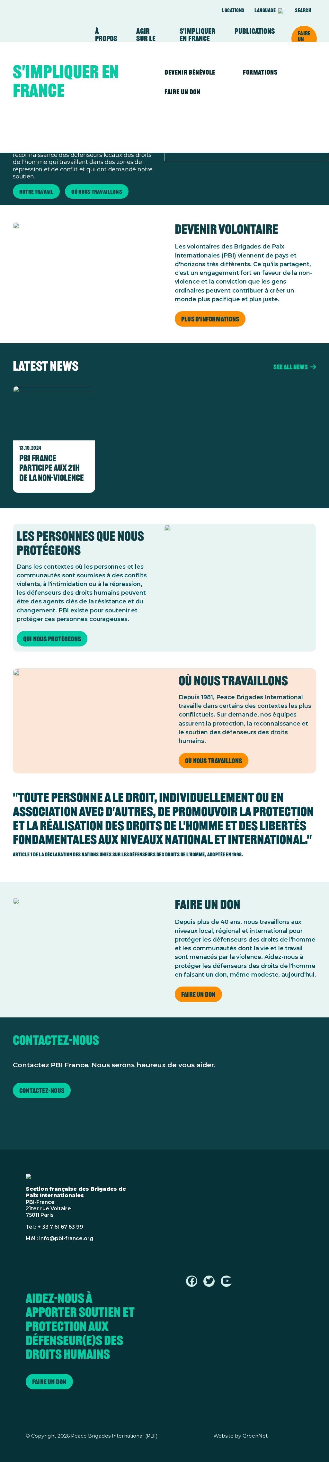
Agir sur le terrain (148, 39)
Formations (260, 72)
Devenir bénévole (189, 72)
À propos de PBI (106, 39)
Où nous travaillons (213, 760)
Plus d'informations (210, 319)
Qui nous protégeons (52, 639)
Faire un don (304, 39)
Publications (255, 31)
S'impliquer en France (198, 35)
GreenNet (255, 1436)
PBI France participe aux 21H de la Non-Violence (51, 467)
